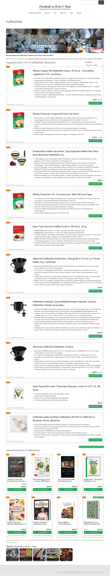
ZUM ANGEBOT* (96, 103)
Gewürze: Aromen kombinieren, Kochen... (16, 480)
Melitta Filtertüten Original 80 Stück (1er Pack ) (56, 113)
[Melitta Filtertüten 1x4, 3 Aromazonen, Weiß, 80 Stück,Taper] (18, 201)
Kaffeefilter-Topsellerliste (17, 59)
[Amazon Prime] (99, 99)
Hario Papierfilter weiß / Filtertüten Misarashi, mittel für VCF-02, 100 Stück (66, 388)
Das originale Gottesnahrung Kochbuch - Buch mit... (67, 523)
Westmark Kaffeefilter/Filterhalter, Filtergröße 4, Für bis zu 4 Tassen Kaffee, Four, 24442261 (66, 260)
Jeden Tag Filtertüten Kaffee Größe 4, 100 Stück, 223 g (60, 226)
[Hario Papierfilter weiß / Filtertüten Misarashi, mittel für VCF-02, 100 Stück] (18, 393)
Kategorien (88, 62)
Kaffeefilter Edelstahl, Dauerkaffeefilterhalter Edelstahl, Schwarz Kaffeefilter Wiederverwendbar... (64, 303)
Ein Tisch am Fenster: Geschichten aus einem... (66, 480)
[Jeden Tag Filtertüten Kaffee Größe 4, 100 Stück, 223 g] (18, 233)
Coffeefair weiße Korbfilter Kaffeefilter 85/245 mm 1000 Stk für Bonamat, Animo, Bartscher (64, 419)
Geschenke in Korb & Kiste (55, 6)
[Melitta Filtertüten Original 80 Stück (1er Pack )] (18, 120)
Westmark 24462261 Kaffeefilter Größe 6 (53, 346)
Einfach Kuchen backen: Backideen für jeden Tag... (16, 523)
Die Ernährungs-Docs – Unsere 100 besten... (42, 480)
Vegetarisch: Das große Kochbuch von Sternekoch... (93, 480)
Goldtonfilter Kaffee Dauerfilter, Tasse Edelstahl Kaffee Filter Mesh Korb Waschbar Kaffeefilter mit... (65, 153)
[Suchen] (101, 2)
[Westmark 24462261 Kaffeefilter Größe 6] (18, 353)
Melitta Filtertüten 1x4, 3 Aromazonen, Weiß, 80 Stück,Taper (62, 194)
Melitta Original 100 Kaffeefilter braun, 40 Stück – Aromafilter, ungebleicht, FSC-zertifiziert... (63, 72)
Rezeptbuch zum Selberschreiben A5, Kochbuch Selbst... (92, 523)
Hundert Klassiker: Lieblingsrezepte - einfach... (40, 523)
